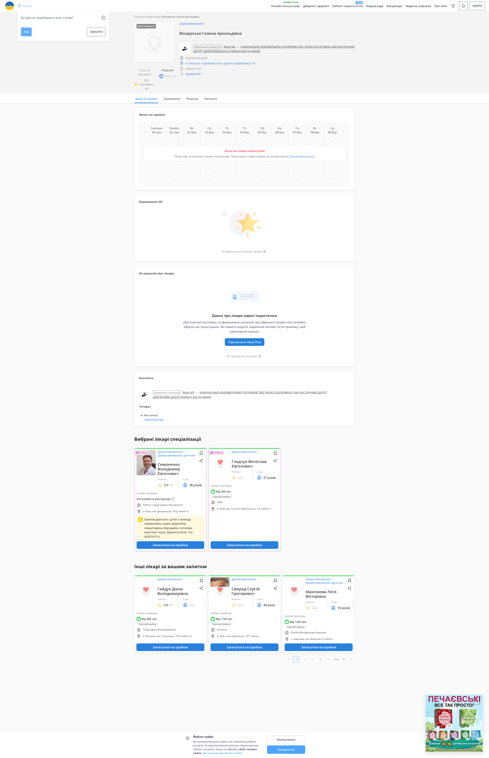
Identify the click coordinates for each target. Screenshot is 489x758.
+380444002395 (154, 419)
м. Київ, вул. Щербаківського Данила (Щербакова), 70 (220, 63)
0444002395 (193, 74)
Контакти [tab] (210, 98)
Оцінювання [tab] (172, 98)
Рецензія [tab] (192, 98)
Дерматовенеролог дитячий (176, 455)
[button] (145, 132)
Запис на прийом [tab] (146, 98)
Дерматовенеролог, (170, 452)
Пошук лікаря (153, 16)
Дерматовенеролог (192, 23)
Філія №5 (229, 47)
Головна (139, 16)
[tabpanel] (244, 269)
